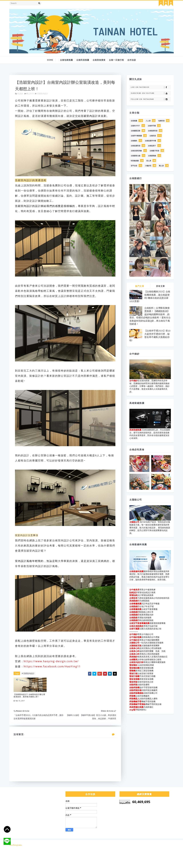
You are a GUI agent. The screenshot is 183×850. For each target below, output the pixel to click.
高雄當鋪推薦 (135, 429)
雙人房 (161, 166)
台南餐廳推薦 (135, 603)
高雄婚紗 (133, 656)
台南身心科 (134, 648)
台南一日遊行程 (116, 60)
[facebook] (161, 3)
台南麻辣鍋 (152, 156)
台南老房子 (152, 146)
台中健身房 (134, 589)
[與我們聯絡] (7, 841)
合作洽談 (131, 60)
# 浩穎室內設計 (28, 673)
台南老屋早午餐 (150, 141)
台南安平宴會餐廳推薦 (139, 623)
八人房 (148, 121)
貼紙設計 (133, 592)
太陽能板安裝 (135, 645)
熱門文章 (139, 286)
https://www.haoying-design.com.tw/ (51, 661)
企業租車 (133, 598)
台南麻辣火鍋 (135, 156)
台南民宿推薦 (82, 60)
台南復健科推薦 (136, 571)
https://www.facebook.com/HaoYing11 (52, 666)
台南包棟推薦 (66, 60)
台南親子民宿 (154, 151)
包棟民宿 (161, 121)
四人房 (148, 161)
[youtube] (171, 3)
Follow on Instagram (142, 99)
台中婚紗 (133, 380)
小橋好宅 (148, 166)
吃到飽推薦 (135, 161)
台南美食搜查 (99, 60)
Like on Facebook (140, 87)
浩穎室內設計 (42, 93)
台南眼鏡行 (134, 606)
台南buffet (135, 126)
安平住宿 (134, 166)
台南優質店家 (135, 131)
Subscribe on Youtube (142, 93)
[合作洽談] (171, 845)
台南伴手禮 (152, 126)
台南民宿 (153, 136)
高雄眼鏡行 (134, 600)
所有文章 (160, 286)
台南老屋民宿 (135, 146)
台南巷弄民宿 (152, 131)
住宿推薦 (134, 121)
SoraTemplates (15, 845)
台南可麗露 (134, 628)
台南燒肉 (134, 141)
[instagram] (166, 3)
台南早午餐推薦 (136, 136)
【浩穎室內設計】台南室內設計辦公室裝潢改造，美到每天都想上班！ (29, 695)
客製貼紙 (133, 595)
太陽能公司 (134, 522)
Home (50, 60)
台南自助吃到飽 (136, 151)
